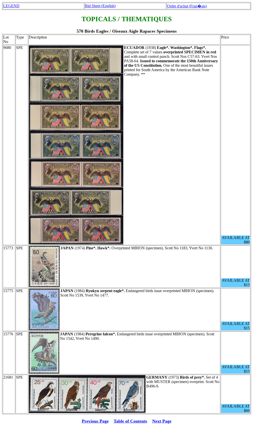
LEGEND (11, 6)
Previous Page (95, 421)
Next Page (161, 421)
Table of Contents (130, 421)
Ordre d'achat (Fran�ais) (187, 6)
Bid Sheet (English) (100, 6)
